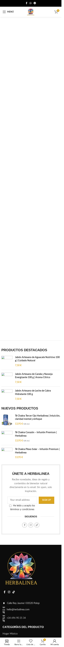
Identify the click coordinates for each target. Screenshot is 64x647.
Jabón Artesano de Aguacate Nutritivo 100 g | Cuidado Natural (37, 359)
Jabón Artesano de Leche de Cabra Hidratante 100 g (33, 392)
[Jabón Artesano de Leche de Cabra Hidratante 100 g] (6, 395)
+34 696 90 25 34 (16, 618)
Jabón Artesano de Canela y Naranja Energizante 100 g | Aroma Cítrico (34, 376)
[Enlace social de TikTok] (36, 525)
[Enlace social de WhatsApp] (31, 3)
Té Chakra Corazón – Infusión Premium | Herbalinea (36, 434)
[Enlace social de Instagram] (30, 525)
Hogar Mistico (10, 634)
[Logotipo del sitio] (30, 12)
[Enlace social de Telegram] (35, 3)
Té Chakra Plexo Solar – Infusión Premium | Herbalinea (37, 451)
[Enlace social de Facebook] (26, 3)
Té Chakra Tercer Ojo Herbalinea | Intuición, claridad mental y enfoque (37, 417)
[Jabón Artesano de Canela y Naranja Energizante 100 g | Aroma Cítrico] (6, 378)
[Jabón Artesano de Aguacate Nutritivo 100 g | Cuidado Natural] (6, 361)
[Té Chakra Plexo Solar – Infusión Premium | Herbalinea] (6, 453)
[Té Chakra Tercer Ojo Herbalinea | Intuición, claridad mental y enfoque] (6, 420)
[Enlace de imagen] (21, 569)
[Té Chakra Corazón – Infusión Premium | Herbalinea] (6, 436)
